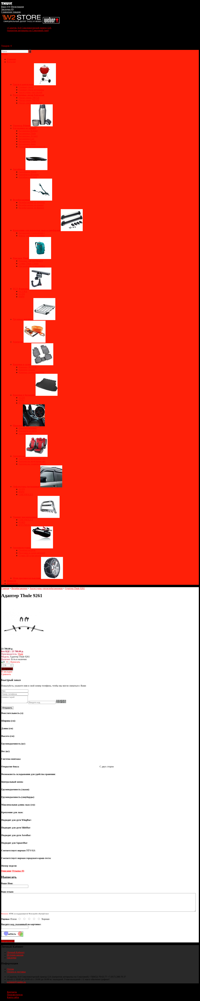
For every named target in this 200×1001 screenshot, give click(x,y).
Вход (3, 6)
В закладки (6, 671)
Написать (15, 662)
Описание (6, 871)
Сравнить (6, 674)
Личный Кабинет (15, 952)
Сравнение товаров (11, 12)
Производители (15, 994)
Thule (20, 654)
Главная (5, 588)
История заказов (15, 955)
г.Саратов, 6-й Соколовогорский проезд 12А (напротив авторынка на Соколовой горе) (29, 29)
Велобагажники (19, 588)
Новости (11, 581)
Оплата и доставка (16, 971)
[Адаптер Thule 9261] (24, 646)
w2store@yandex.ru (16, 982)
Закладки (11, 957)
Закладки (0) (7, 9)
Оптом (10, 969)
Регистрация (17, 6)
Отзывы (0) (18, 871)
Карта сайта (13, 997)
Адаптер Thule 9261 (75, 588)
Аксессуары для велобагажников (46, 588)
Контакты (12, 583)
